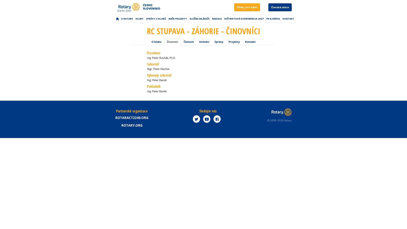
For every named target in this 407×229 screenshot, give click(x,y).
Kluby (139, 18)
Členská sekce (280, 7)
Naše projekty (178, 18)
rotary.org (132, 125)
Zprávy (218, 42)
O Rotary (127, 18)
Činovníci (172, 42)
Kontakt (288, 18)
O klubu (156, 42)
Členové (189, 42)
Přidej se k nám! (247, 7)
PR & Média (273, 18)
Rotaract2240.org (131, 117)
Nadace (217, 18)
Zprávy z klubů (156, 18)
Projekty (234, 42)
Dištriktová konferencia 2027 (244, 18)
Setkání (204, 42)
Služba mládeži (200, 18)
